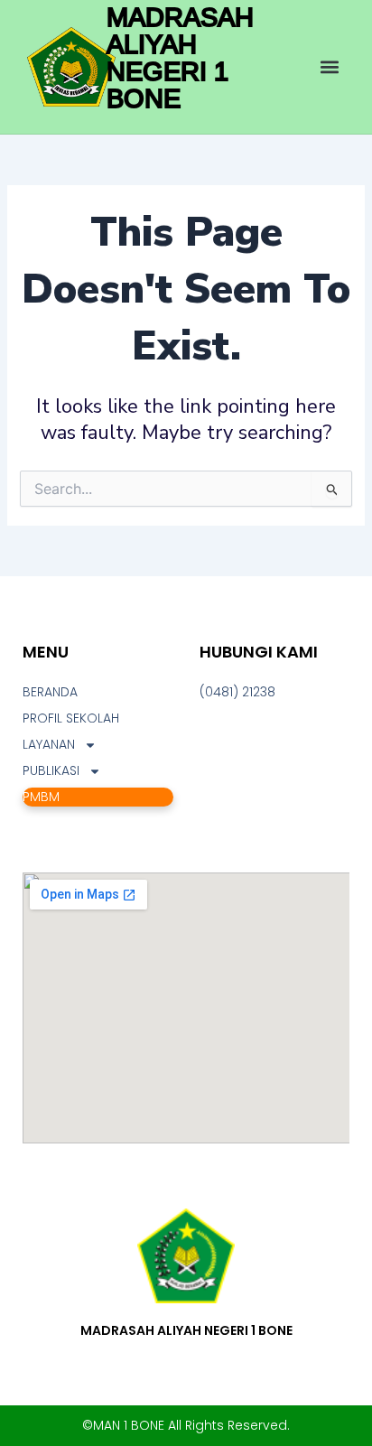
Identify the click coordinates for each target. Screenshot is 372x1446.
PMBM (41, 797)
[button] (330, 67)
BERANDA (50, 692)
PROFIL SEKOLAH (71, 718)
